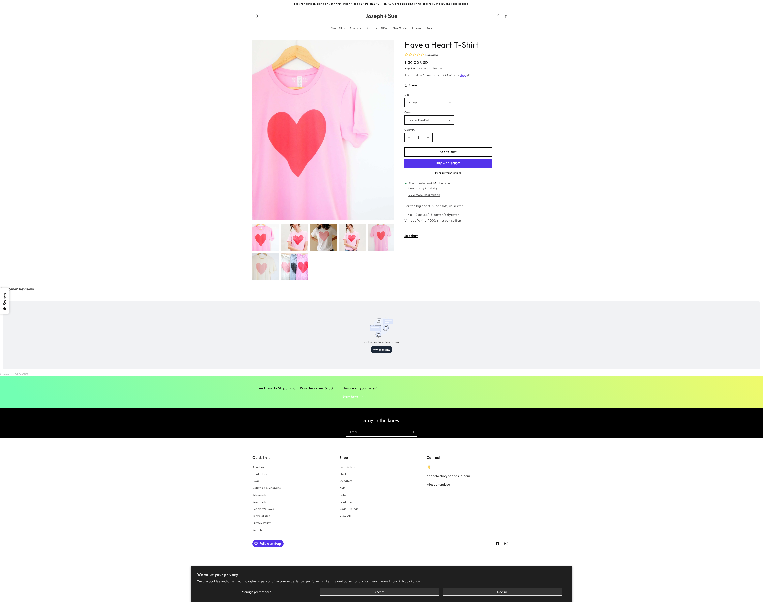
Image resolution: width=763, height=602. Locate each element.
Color (407, 112)
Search (257, 530)
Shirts (344, 474)
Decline (502, 592)
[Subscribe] (412, 432)
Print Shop (347, 502)
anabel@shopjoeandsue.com (448, 476)
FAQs (255, 481)
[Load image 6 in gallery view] (265, 266)
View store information (424, 195)
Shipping (409, 68)
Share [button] (413, 85)
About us (258, 467)
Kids (342, 488)
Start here (350, 396)
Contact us (259, 474)
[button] (256, 16)
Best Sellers (347, 467)
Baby (343, 495)
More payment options (448, 172)
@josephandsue (438, 484)
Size (406, 94)
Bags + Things (349, 508)
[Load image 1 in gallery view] (265, 237)
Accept (379, 592)
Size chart (411, 236)
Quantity (409, 129)
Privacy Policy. (409, 581)
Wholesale (259, 495)
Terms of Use (261, 516)
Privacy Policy (261, 523)
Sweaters (346, 481)
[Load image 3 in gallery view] (323, 237)
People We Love (263, 508)
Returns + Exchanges (266, 488)
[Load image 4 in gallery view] (352, 237)
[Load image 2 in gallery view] (294, 237)
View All (345, 516)
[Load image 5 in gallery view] (381, 237)
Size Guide (259, 502)
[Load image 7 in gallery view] (294, 266)
